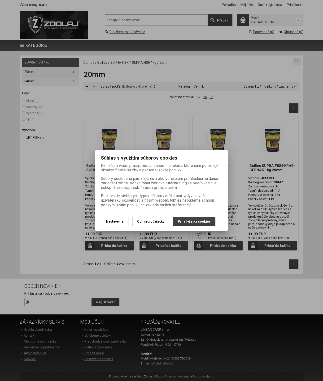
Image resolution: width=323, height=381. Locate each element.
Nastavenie (114, 221)
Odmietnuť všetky (150, 221)
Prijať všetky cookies (194, 221)
